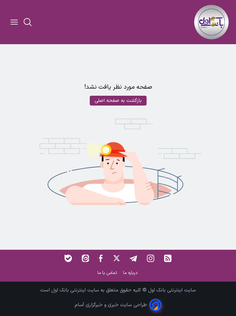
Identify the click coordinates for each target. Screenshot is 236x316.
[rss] (167, 258)
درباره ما (131, 273)
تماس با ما (107, 273)
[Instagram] (150, 258)
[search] (27, 22)
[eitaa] (85, 258)
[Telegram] (133, 258)
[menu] (14, 22)
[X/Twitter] (116, 258)
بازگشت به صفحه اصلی (118, 100)
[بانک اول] (211, 22)
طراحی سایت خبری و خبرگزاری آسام (111, 305)
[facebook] (101, 258)
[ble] (68, 258)
